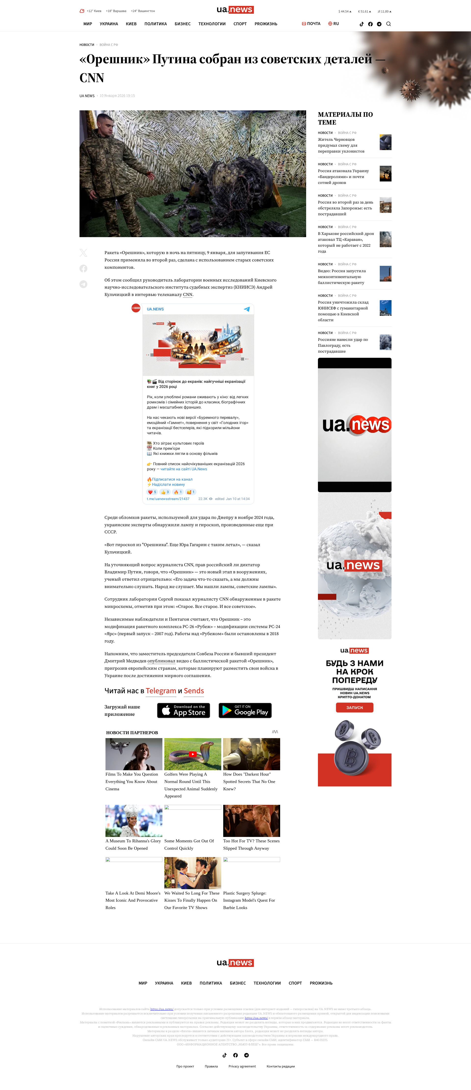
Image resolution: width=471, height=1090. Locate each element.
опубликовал (161, 661)
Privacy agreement (242, 1066)
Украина (109, 24)
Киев (131, 24)
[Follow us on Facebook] (370, 24)
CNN (187, 294)
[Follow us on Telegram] (379, 24)
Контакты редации (281, 1066)
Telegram (161, 690)
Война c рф (109, 44)
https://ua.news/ (161, 1009)
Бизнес (183, 24)
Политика (155, 24)
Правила (211, 1066)
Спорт (240, 24)
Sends (194, 690)
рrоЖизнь (266, 24)
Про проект (185, 1066)
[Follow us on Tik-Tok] (361, 24)
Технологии (212, 24)
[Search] (389, 24)
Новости (86, 44)
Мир (87, 24)
